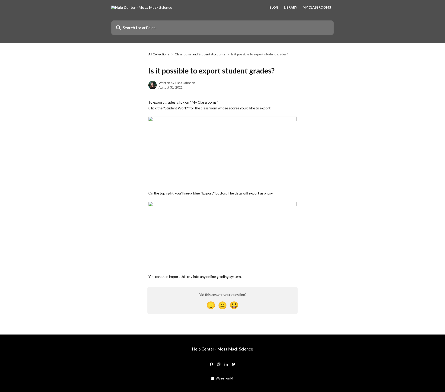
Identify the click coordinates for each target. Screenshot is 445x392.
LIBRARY (290, 7)
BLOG (274, 7)
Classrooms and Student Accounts (200, 54)
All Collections (158, 54)
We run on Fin (225, 378)
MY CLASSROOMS (317, 7)
